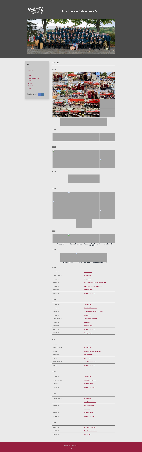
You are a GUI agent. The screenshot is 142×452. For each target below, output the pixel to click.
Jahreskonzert (88, 272)
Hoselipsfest (87, 275)
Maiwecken (87, 322)
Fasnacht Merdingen (89, 293)
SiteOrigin (73, 448)
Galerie (30, 81)
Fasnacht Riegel (88, 289)
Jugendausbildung (33, 78)
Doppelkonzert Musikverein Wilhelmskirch (95, 282)
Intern (29, 88)
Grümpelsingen (88, 333)
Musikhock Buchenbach (90, 308)
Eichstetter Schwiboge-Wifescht (92, 351)
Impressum (67, 445)
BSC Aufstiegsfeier (89, 405)
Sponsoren (31, 86)
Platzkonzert (87, 279)
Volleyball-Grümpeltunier (90, 431)
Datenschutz (75, 445)
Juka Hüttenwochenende (90, 318)
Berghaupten (87, 358)
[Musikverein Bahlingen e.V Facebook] (39, 94)
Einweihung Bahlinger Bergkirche (93, 286)
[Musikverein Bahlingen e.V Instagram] (42, 94)
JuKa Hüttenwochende (90, 362)
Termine (30, 70)
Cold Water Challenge (90, 427)
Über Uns (30, 75)
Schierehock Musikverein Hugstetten (93, 311)
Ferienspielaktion (88, 354)
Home (29, 68)
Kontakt (30, 83)
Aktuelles (30, 73)
